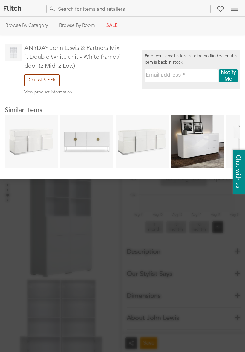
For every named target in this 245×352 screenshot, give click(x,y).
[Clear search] (204, 8)
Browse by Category (26, 25)
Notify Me (228, 76)
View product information (48, 92)
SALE (112, 25)
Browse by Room (77, 25)
